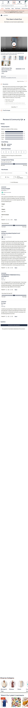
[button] (3, 2)
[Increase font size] (25, 81)
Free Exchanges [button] (6, 110)
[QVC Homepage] (1, 15)
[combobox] (12, 6)
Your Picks (7, 8)
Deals (2, 8)
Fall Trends (17, 8)
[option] (14, 12)
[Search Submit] (25, 6)
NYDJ (3, 73)
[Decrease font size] (26, 81)
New (13, 8)
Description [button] (5, 84)
